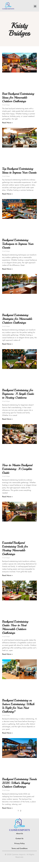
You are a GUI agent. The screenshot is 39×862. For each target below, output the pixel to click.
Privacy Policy (19, 843)
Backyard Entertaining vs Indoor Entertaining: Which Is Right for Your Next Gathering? (18, 706)
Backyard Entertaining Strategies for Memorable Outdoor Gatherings (17, 319)
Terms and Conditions (20, 848)
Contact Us (19, 838)
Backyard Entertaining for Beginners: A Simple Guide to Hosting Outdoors (18, 394)
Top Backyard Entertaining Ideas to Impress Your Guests (19, 170)
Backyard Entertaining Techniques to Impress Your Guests (17, 244)
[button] (35, 6)
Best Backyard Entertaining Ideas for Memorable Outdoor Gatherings (18, 97)
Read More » (7, 122)
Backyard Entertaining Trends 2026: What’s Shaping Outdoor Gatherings (19, 783)
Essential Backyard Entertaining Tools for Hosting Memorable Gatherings (15, 548)
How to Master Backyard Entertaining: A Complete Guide (17, 469)
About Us (19, 833)
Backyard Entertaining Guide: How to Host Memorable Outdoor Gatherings (15, 627)
